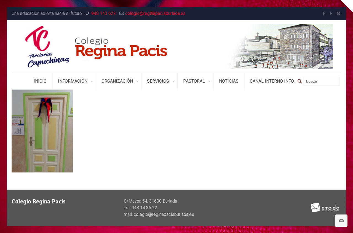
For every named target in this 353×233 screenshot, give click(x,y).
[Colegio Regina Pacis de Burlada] (176, 46)
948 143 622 (103, 13)
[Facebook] (324, 13)
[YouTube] (331, 13)
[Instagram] (338, 13)
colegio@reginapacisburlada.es (155, 13)
